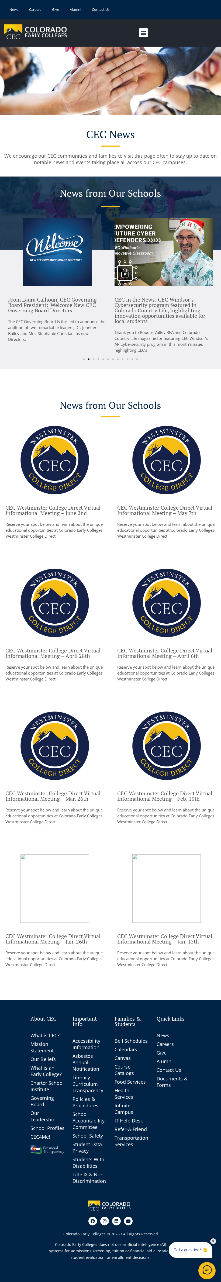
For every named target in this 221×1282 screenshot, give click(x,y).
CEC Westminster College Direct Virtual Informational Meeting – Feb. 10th (164, 796)
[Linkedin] (116, 1221)
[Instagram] (104, 1221)
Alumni (75, 9)
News (13, 9)
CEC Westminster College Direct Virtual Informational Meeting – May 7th (164, 510)
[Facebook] (92, 1221)
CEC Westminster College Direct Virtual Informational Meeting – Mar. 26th (53, 796)
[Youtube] (128, 1221)
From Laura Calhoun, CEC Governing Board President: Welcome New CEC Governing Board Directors (52, 305)
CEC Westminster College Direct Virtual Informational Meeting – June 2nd (53, 510)
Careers (35, 9)
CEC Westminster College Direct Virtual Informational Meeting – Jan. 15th (164, 938)
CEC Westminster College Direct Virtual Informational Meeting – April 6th (164, 653)
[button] (143, 32)
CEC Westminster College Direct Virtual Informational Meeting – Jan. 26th (53, 938)
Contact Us (100, 9)
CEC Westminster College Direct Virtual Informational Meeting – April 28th (53, 653)
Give (55, 9)
